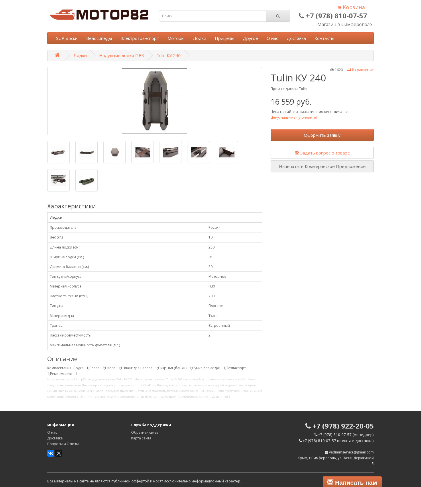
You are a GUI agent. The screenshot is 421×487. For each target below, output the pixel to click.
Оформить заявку (322, 135)
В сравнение (362, 69)
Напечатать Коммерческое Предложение (322, 166)
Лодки (199, 38)
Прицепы (224, 38)
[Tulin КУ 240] (154, 101)
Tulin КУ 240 (168, 55)
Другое (250, 38)
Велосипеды (99, 38)
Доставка (296, 38)
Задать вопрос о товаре (324, 153)
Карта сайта (141, 438)
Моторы (176, 38)
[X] (58, 453)
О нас (272, 38)
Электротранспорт (140, 38)
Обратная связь (144, 432)
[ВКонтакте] (50, 453)
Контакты (324, 38)
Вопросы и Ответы (63, 443)
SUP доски (67, 38)
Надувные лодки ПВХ (121, 55)
